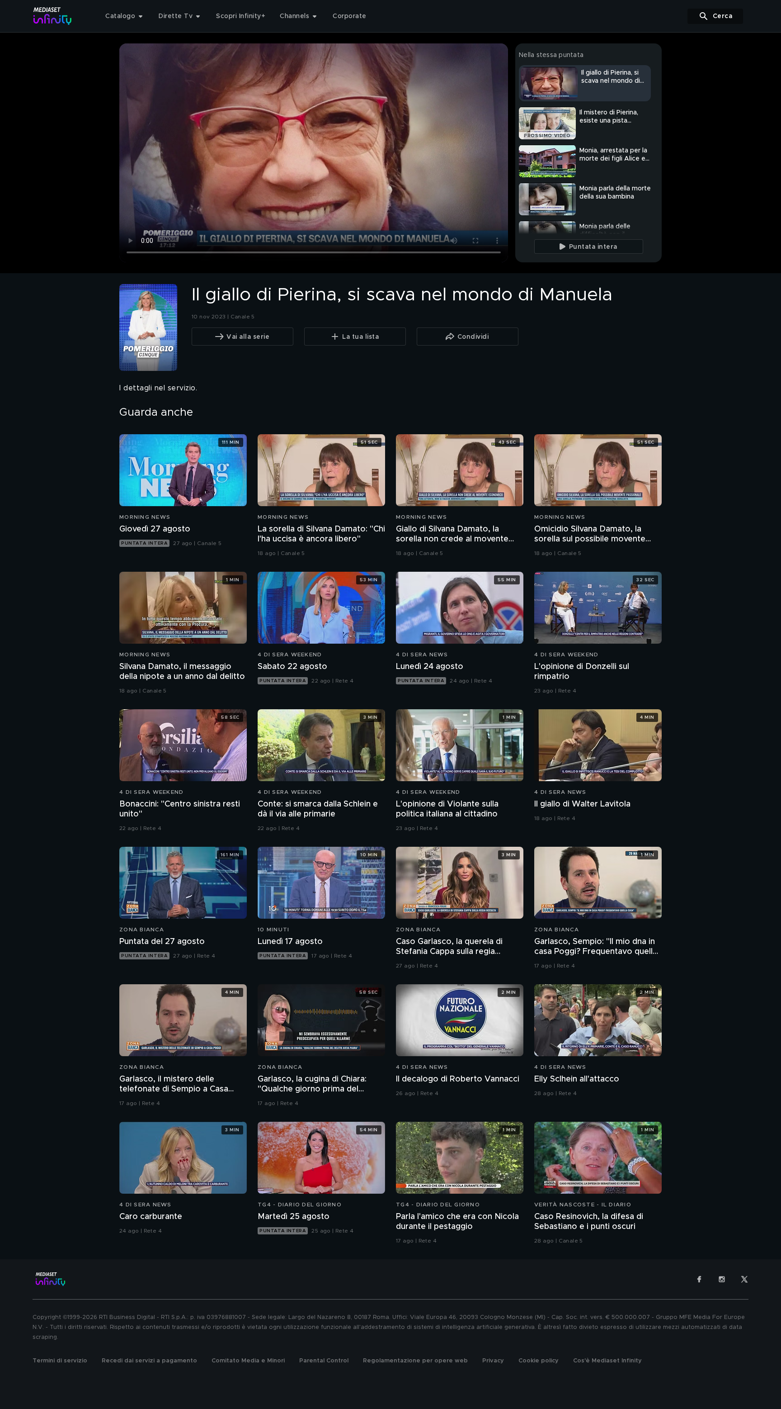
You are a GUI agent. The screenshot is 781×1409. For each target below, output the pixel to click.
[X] (744, 1279)
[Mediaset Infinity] (53, 16)
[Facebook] (699, 1279)
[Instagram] (722, 1279)
